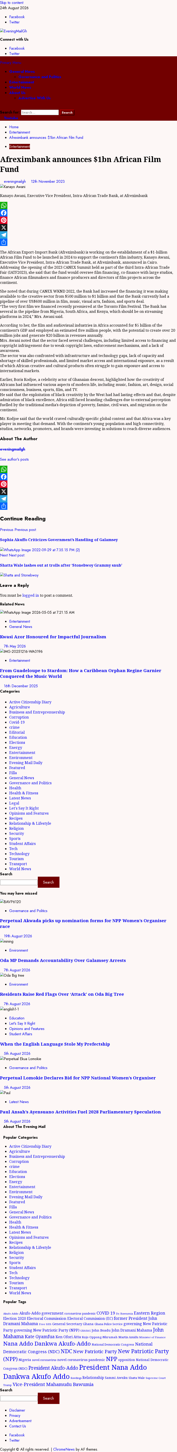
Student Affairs (22, 843)
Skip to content (11, 2)
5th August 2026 (17, 1053)
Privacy (14, 1415)
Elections (17, 742)
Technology (19, 853)
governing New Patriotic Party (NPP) (46, 1330)
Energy (15, 747)
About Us (17, 92)
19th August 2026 (18, 936)
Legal (14, 803)
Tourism (16, 858)
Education (18, 737)
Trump (7, 1385)
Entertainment (21, 82)
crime (14, 727)
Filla (13, 772)
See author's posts (14, 459)
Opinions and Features (29, 813)
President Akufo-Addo (53, 1368)
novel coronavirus (44, 1360)
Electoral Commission (46, 1318)
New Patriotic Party (95, 1351)
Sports (15, 838)
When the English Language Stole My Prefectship (55, 1044)
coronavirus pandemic (80, 1313)
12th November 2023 (48, 181)
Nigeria (25, 1359)
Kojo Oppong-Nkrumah (100, 1337)
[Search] (1, 107)
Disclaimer (17, 1410)
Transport (18, 863)
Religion (16, 828)
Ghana (88, 1324)
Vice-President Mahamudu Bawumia (53, 1384)
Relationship (93, 1377)
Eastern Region (149, 1313)
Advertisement (20, 1420)
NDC (66, 1351)
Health (15, 787)
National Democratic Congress (113, 1344)
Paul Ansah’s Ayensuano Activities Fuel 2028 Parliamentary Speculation (80, 1112)
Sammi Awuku (116, 1377)
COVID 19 (106, 1313)
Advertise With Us (34, 98)
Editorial (17, 732)
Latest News (20, 798)
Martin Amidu (128, 1337)
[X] (88, 227)
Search (6, 874)
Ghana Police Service (108, 1324)
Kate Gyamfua (40, 1337)
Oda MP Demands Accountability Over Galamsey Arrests (63, 960)
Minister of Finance (152, 1337)
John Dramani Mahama (132, 1330)
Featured (17, 767)
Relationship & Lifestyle (30, 823)
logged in (30, 595)
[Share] (88, 242)
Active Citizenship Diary (30, 702)
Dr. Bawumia (124, 1313)
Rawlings (76, 1378)
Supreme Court (156, 1378)
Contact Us (17, 1426)
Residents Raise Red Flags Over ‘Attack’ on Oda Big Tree (62, 994)
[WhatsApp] (88, 205)
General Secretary (67, 1323)
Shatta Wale (137, 1378)
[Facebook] (88, 213)
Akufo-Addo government (41, 1313)
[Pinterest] (88, 220)
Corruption (19, 717)
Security (16, 833)
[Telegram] (88, 235)
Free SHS (45, 1324)
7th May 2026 (15, 646)
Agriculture (19, 707)
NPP (111, 1359)
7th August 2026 (17, 970)
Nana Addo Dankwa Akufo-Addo (47, 1343)
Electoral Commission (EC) (90, 1318)
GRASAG (85, 1330)
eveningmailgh (15, 181)
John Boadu (101, 1330)
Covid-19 (17, 722)
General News (22, 71)
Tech (13, 848)
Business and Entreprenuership (37, 712)
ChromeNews (64, 1449)
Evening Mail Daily (25, 762)
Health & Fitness (23, 793)
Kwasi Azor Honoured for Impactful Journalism (53, 636)
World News (20, 87)
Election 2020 (14, 1318)
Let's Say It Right (24, 808)
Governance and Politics (39, 77)
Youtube (10, 118)
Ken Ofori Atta (68, 1336)
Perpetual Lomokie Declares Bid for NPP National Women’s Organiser (78, 1078)
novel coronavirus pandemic (81, 1359)
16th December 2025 (21, 686)
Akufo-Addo (10, 1313)
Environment (20, 757)
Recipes (16, 818)
